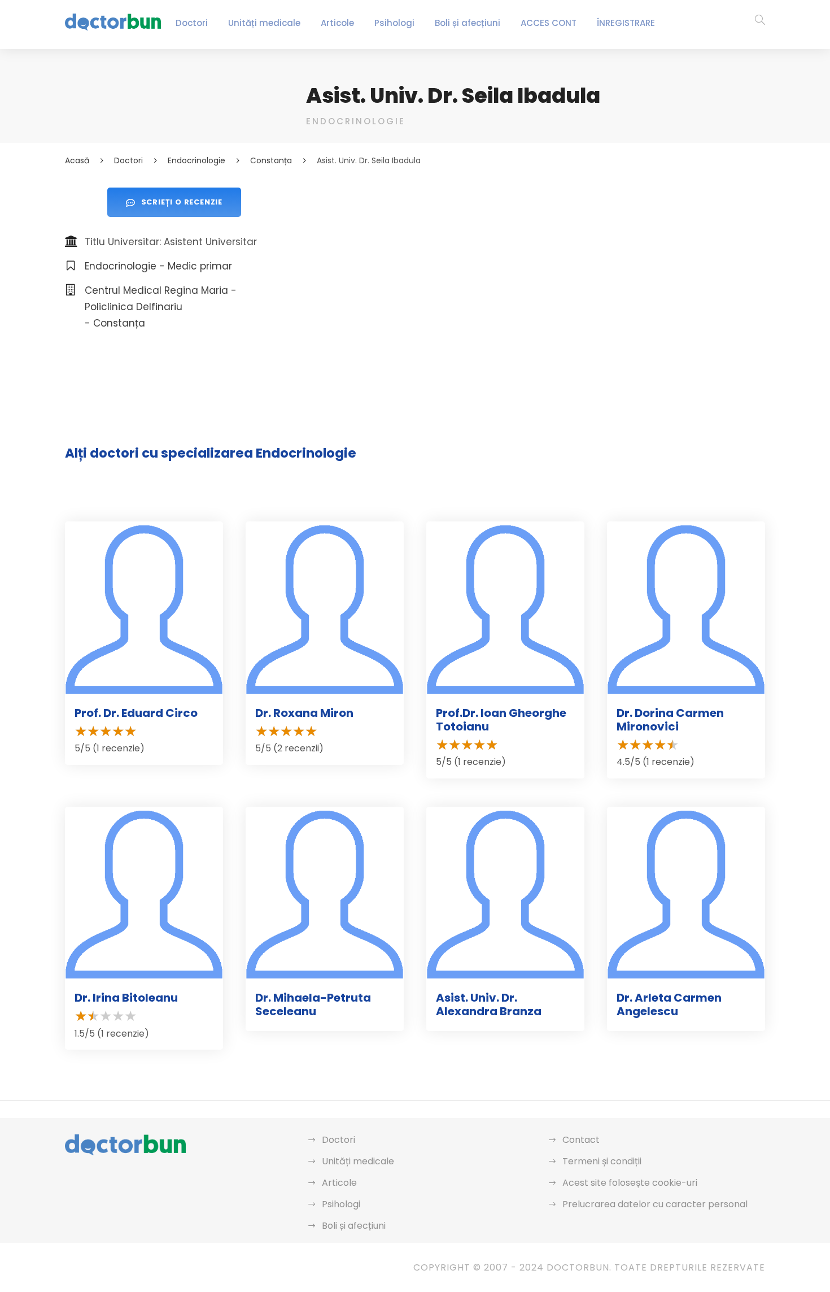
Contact (581, 1139)
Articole (337, 23)
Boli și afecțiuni (467, 23)
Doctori (192, 23)
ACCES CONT (548, 23)
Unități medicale (264, 23)
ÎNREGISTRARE (626, 23)
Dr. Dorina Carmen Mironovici (670, 719)
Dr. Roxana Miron (304, 713)
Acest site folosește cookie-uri (629, 1182)
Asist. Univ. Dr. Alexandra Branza (488, 1004)
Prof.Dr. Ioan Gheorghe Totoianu (501, 719)
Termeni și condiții (601, 1161)
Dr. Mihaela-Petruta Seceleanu (313, 1004)
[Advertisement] (535, 267)
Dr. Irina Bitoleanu (126, 998)
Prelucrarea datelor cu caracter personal (655, 1204)
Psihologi (394, 23)
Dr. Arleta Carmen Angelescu (669, 1004)
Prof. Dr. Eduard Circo (136, 713)
